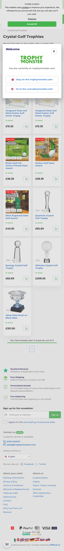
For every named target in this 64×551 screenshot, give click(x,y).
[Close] (54, 51)
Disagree (32, 19)
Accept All (32, 24)
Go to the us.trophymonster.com (34, 89)
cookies (25, 7)
